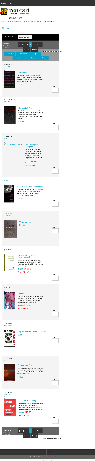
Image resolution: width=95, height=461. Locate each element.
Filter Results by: (8, 36)
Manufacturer (23, 54)
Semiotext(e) (8, 66)
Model (10, 54)
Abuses (21, 293)
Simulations (22, 72)
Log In (11, 3)
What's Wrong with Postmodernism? (26, 256)
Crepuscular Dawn (25, 365)
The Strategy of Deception (31, 146)
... (27, 44)
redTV (6, 180)
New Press (7, 394)
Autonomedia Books (29, 21)
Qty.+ (36, 54)
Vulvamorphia (25, 222)
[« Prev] (21, 44)
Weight (18, 58)
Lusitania (7, 215)
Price (43, 58)
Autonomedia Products (14, 21)
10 (24, 49)
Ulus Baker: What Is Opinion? (30, 186)
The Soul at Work (25, 108)
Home (3, 3)
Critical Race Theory (27, 400)
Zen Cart (62, 456)
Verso (6, 138)
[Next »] (34, 49)
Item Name (31, 58)
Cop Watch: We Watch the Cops (32, 332)
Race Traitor (8, 325)
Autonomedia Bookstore (46, 456)
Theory (39, 21)
